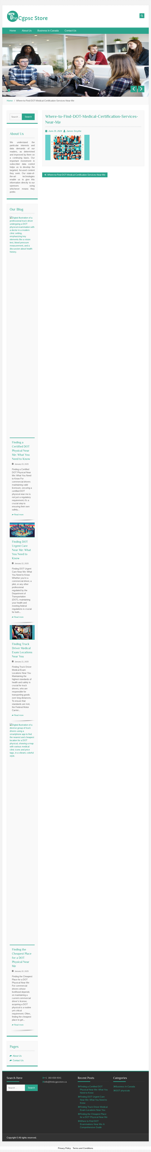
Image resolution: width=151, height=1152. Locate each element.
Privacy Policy (64, 1148)
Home (13, 30)
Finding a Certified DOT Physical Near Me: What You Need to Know (21, 450)
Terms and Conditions (83, 1148)
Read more (18, 514)
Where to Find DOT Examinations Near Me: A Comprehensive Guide (92, 1124)
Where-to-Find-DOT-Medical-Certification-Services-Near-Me (76, 174)
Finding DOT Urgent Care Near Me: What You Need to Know (21, 550)
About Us (27, 30)
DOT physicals (122, 1090)
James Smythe (74, 131)
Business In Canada (48, 30)
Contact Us (70, 30)
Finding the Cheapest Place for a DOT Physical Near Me (21, 958)
